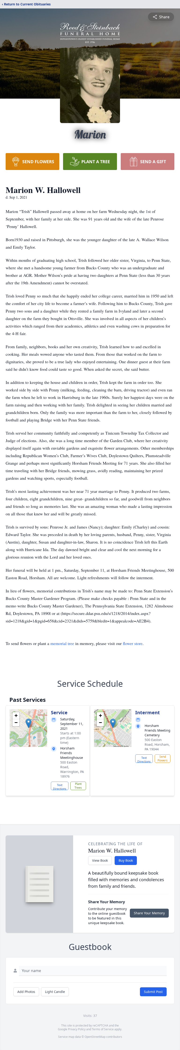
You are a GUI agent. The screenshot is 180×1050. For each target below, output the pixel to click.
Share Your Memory (149, 913)
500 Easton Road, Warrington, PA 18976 (72, 769)
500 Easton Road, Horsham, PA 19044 (157, 744)
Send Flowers (163, 758)
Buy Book (126, 860)
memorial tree (62, 643)
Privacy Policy (77, 1029)
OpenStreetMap (95, 1037)
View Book (100, 860)
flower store (132, 643)
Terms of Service (103, 1029)
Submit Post (153, 991)
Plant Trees (78, 786)
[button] (28, 723)
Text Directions (59, 786)
